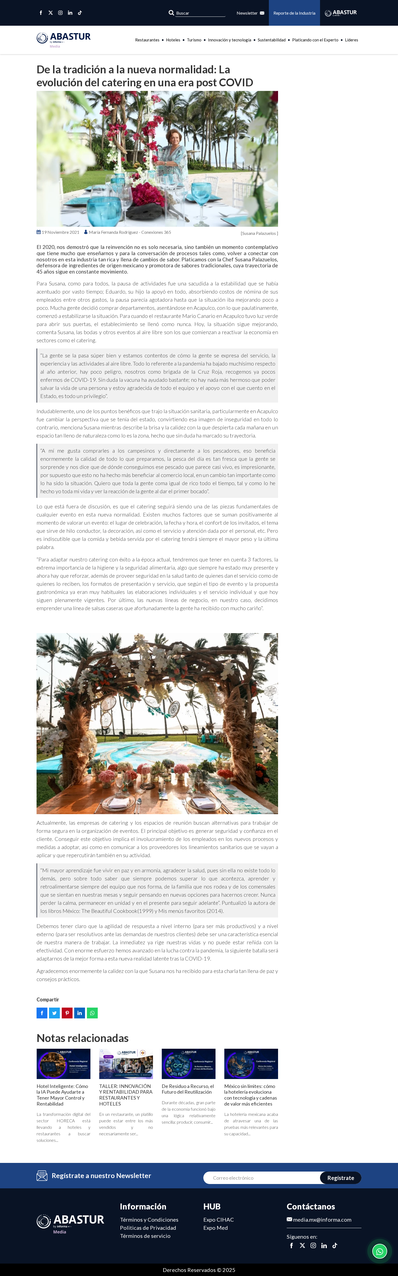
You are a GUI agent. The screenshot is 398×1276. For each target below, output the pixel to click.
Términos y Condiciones (149, 1219)
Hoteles (173, 39)
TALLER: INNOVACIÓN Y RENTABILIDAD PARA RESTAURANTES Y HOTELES (125, 1095)
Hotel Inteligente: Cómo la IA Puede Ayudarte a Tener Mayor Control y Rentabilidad (62, 1095)
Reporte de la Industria (294, 12)
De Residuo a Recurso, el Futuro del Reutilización (188, 1089)
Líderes (351, 39)
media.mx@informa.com (321, 1219)
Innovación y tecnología (229, 39)
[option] (157, 159)
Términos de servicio (145, 1235)
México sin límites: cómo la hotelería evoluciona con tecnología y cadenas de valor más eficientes (250, 1095)
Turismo (194, 39)
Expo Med (215, 1227)
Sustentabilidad (272, 39)
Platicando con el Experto (315, 39)
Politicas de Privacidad (148, 1227)
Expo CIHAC (218, 1219)
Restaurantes (147, 39)
